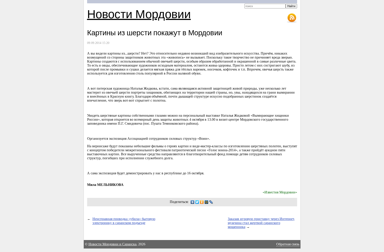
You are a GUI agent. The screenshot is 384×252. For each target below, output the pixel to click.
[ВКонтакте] (192, 202)
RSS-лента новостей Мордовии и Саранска (291, 18)
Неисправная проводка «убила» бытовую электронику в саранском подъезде (123, 221)
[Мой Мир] (206, 202)
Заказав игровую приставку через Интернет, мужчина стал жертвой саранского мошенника (261, 223)
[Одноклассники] (202, 202)
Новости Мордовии (139, 14)
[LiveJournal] (211, 202)
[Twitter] (197, 202)
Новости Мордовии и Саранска (112, 244)
